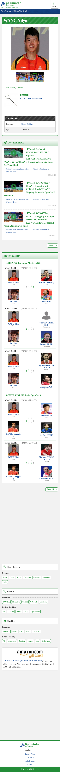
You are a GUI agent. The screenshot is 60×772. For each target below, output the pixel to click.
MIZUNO (16, 602)
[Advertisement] (30, 530)
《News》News (10, 172)
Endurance (12, 641)
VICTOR (33, 602)
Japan (5, 577)
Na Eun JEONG (46, 435)
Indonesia (46, 577)
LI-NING (43, 602)
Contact (30, 764)
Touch (18, 611)
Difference (46, 641)
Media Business (30, 761)
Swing (25, 611)
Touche (30, 641)
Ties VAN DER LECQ (46, 324)
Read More (52, 489)
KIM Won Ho (46, 416)
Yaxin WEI (46, 302)
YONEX (6, 602)
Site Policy (30, 757)
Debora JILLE (46, 344)
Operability (35, 611)
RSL (21, 631)
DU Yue (13, 302)
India (5, 582)
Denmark (27, 577)
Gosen (14, 631)
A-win (27, 631)
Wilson (25, 602)
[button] (30, 48)
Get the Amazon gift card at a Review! (22, 660)
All (4, 611)
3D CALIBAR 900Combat (31, 98)
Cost (37, 641)
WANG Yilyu (13, 282)
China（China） (27, 124)
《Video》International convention (16, 169)
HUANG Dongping (13, 435)
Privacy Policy (30, 754)
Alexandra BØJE (46, 479)
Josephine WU (46, 387)
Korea (19, 577)
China (12, 577)
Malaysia (36, 577)
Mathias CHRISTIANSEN (46, 458)
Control (11, 611)
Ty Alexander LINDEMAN (46, 366)
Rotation (22, 641)
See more (52, 245)
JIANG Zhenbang (46, 282)
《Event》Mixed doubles (40, 169)
